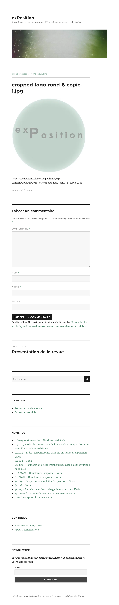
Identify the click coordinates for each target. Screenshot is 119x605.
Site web (17, 301)
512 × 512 (29, 190)
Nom (15, 273)
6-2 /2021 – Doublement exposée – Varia (39, 473)
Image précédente (20, 74)
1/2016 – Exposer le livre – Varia (33, 497)
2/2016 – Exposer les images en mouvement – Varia (45, 493)
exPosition (23, 17)
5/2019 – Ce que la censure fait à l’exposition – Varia (45, 481)
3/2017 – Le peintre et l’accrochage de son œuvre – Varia (47, 489)
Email (17, 567)
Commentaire (21, 229)
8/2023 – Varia (23, 460)
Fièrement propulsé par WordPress (68, 596)
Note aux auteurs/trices (28, 525)
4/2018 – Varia (23, 485)
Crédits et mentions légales (36, 596)
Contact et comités (25, 412)
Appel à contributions (27, 529)
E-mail (16, 287)
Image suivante (40, 74)
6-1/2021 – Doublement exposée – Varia (38, 477)
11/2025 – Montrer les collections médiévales (41, 440)
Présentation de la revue (29, 408)
